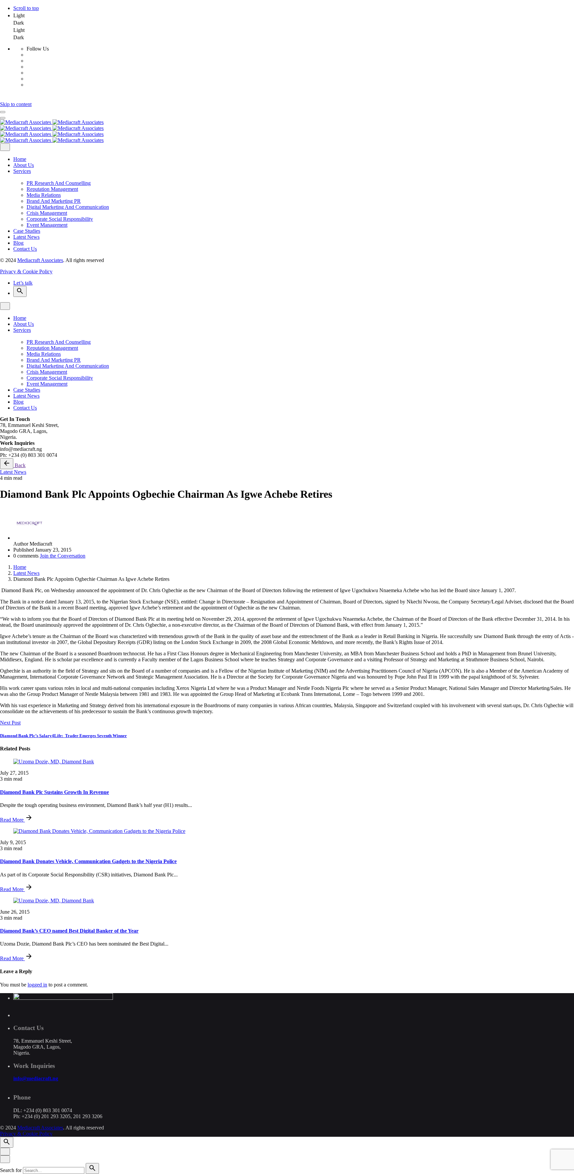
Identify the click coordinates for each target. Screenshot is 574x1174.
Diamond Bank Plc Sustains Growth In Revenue (54, 792)
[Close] (5, 147)
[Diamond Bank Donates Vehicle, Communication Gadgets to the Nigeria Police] (287, 831)
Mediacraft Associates (40, 260)
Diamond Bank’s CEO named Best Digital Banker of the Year (69, 931)
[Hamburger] (2, 112)
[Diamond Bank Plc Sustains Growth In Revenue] (287, 762)
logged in (37, 984)
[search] (92, 1168)
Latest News (13, 472)
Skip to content (16, 104)
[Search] (20, 291)
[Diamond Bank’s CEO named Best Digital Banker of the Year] (287, 901)
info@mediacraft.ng (35, 1078)
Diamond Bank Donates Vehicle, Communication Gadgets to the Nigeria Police (88, 861)
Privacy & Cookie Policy (26, 271)
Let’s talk (23, 283)
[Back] (6, 463)
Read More (12, 820)
